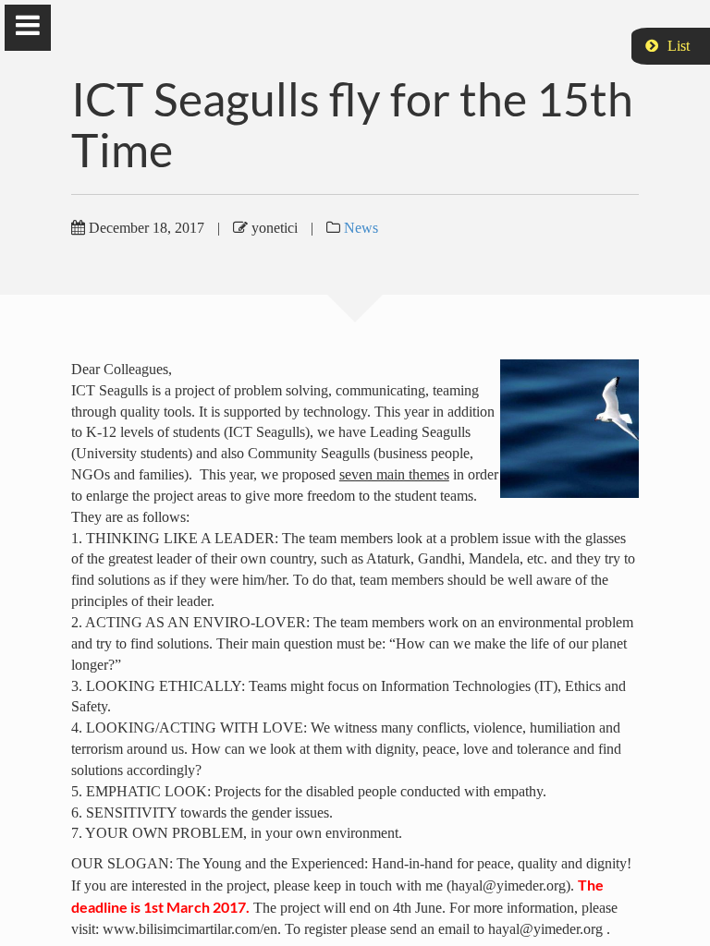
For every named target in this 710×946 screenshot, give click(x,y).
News (361, 228)
